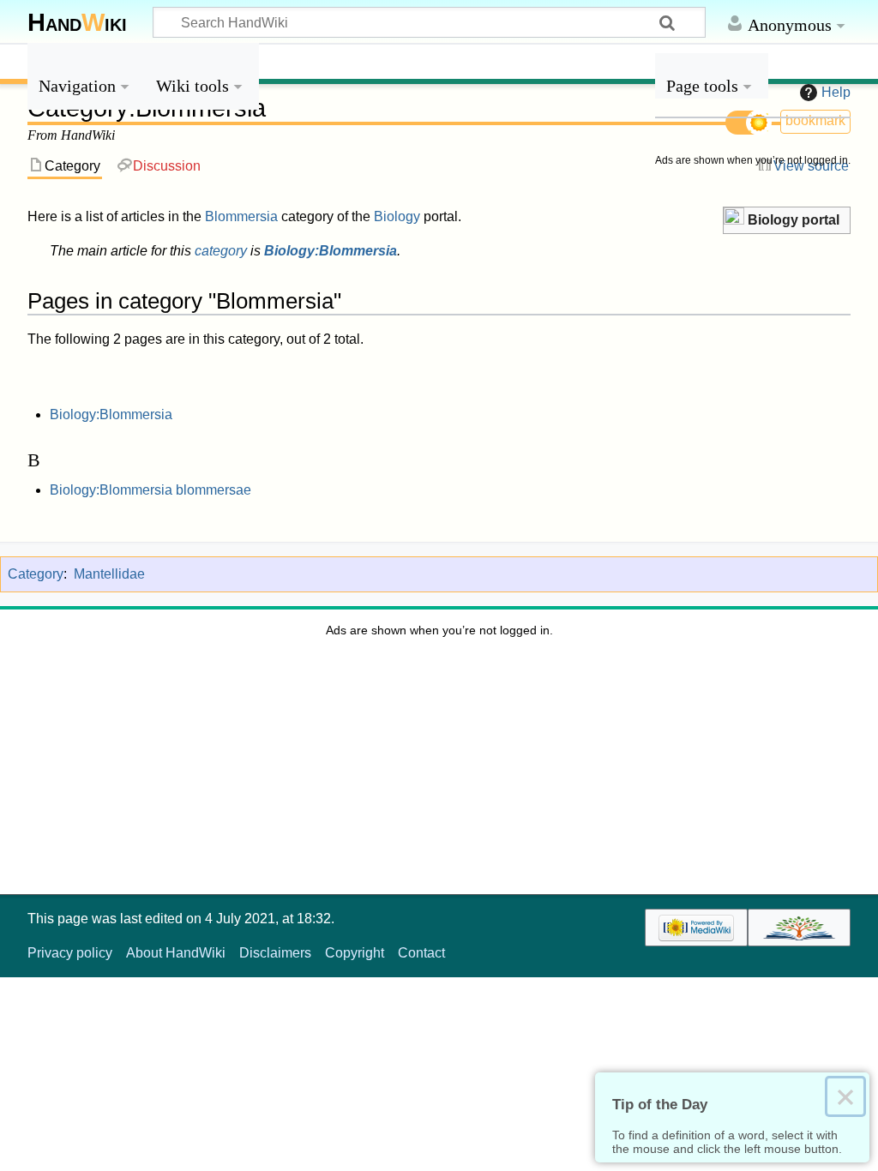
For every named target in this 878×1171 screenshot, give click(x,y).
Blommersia (241, 216)
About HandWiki (176, 953)
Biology (397, 216)
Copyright (354, 953)
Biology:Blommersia (330, 250)
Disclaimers (275, 953)
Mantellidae (109, 574)
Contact (421, 953)
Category (35, 574)
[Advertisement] (753, 435)
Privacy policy (69, 953)
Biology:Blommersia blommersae (150, 490)
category (221, 250)
